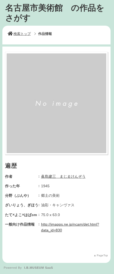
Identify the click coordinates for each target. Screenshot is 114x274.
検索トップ (22, 34)
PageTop (102, 255)
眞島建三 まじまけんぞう (63, 176)
